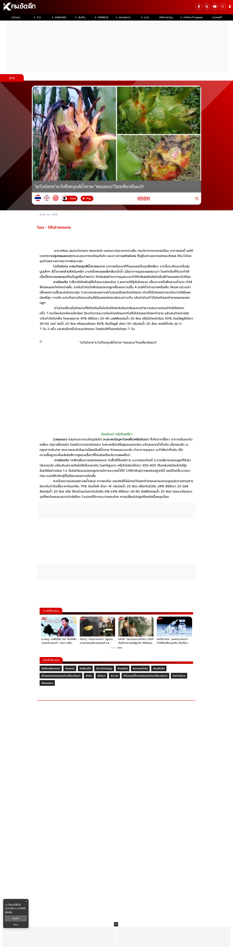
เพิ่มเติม (8, 912)
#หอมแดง (47, 683)
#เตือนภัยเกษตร (50, 668)
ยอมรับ (16, 918)
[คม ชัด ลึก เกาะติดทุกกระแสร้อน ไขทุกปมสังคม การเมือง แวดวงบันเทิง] (116, 7)
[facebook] (199, 6)
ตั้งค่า (16, 924)
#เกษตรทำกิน (140, 668)
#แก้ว (89, 676)
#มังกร (101, 676)
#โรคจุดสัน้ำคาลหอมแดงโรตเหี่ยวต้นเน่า (145, 676)
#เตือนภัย (85, 668)
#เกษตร (69, 668)
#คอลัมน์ (122, 668)
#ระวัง (114, 676)
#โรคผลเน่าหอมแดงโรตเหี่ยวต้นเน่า (61, 676)
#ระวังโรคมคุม (104, 668)
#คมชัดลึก (159, 668)
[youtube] (215, 6)
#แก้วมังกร (179, 676)
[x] (207, 6)
